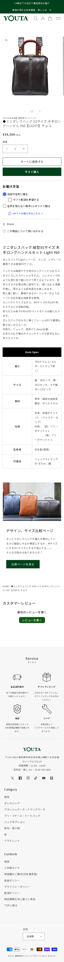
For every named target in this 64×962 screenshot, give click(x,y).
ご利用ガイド (12, 868)
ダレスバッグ (12, 803)
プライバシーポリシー (17, 886)
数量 (5, 141)
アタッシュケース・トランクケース (25, 809)
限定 (6, 797)
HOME (6, 586)
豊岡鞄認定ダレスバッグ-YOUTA (26, 956)
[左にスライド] (24, 111)
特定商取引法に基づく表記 (19, 899)
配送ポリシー (12, 893)
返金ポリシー (12, 880)
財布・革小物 (12, 828)
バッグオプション (14, 822)
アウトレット (12, 840)
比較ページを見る (23, 564)
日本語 (30, 936)
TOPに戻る (11, 905)
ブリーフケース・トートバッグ (22, 816)
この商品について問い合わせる (25, 231)
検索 (6, 861)
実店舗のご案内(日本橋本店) (20, 874)
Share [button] (10, 224)
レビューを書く (32, 620)
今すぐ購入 (32, 172)
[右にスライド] (40, 111)
